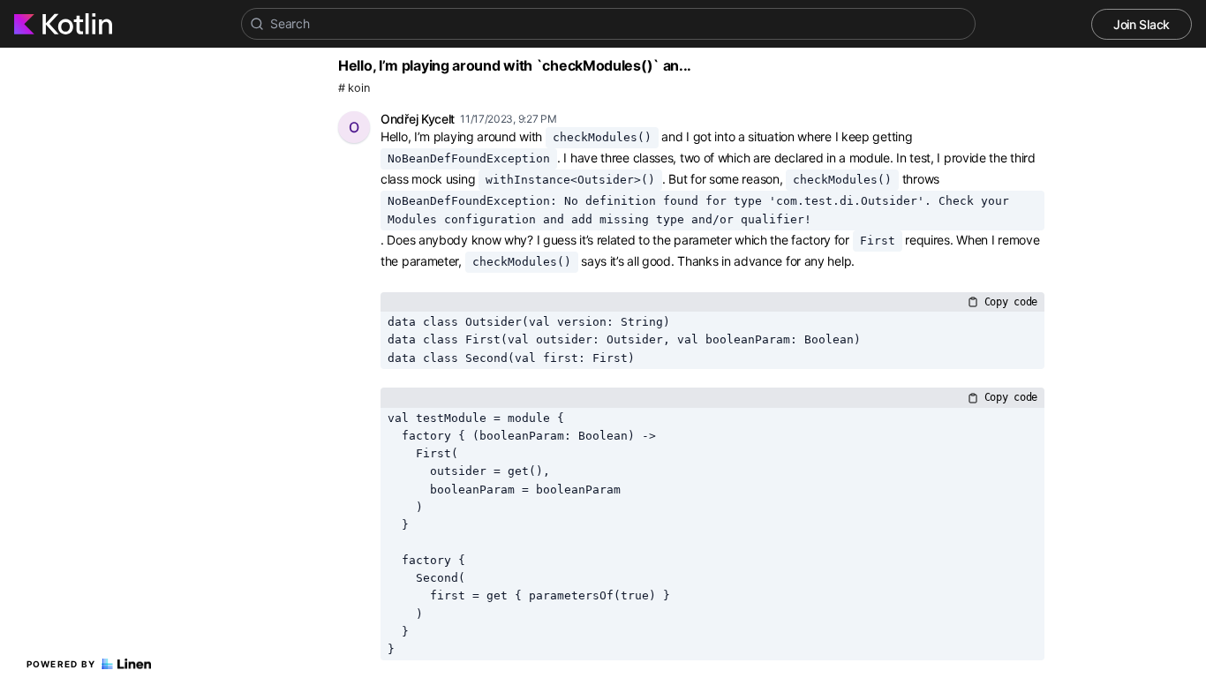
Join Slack (1141, 24)
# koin (353, 87)
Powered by (61, 664)
